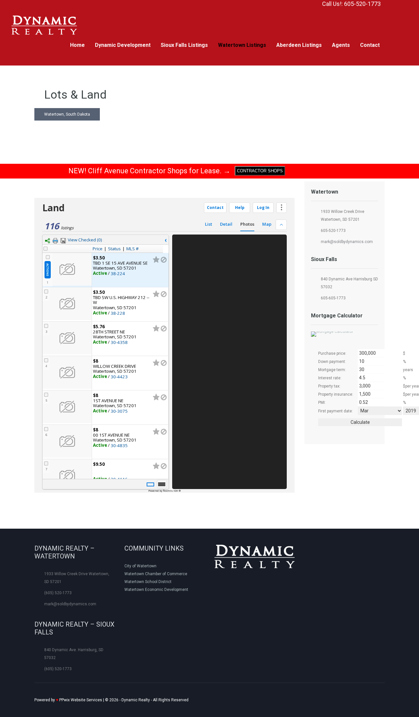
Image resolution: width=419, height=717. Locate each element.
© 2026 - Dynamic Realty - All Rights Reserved (111, 700)
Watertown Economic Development (156, 589)
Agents (341, 45)
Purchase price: (332, 353)
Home (77, 45)
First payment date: (335, 411)
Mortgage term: (332, 370)
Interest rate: (329, 378)
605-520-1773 (333, 230)
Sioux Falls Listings (184, 45)
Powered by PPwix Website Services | (69, 700)
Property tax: (329, 386)
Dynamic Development (123, 45)
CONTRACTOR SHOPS (260, 170)
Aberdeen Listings (299, 45)
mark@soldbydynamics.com (347, 241)
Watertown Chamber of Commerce (155, 574)
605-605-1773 (333, 298)
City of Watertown (140, 566)
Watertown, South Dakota (67, 114)
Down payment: (332, 361)
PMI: (322, 402)
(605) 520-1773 (58, 593)
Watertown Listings (242, 45)
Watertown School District (148, 581)
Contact (370, 45)
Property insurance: (335, 394)
